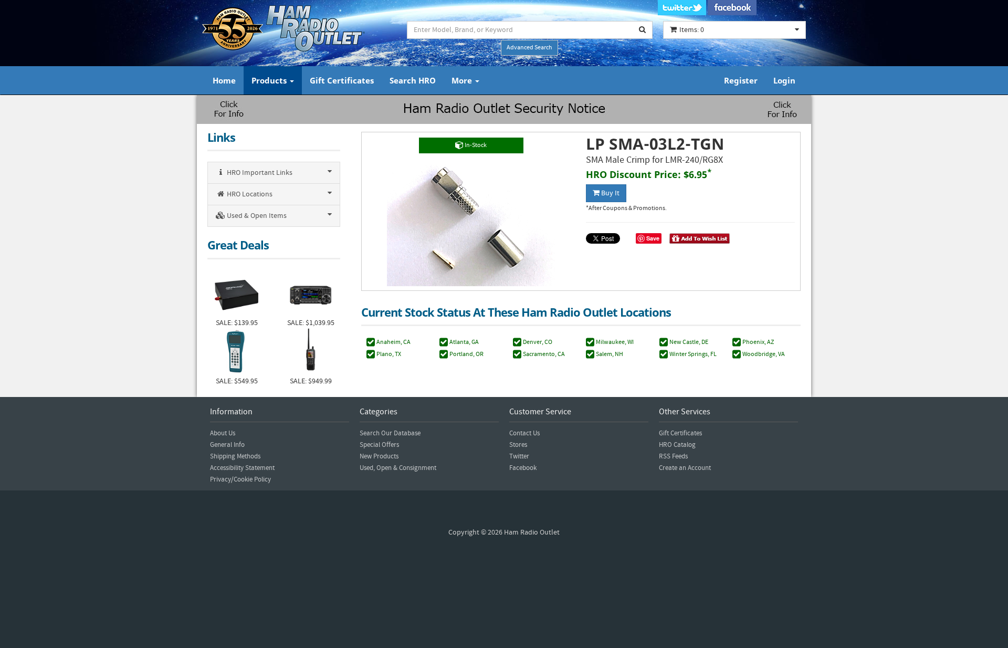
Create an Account (685, 468)
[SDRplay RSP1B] (236, 294)
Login (784, 80)
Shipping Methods (235, 456)
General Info (227, 445)
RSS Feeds (673, 456)
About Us (222, 433)
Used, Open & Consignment (398, 468)
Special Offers (379, 445)
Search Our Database (390, 433)
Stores (518, 445)
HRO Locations (248, 194)
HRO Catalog (677, 445)
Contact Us (524, 433)
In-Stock (475, 145)
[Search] (643, 30)
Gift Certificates (342, 80)
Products (270, 80)
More (463, 80)
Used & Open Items (256, 216)
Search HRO (413, 80)
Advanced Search (529, 47)
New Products (379, 456)
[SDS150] (310, 352)
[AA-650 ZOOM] (236, 352)
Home (224, 80)
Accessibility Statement (242, 468)
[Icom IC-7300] (310, 294)
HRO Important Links (258, 172)
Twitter (519, 456)
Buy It (610, 193)
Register (741, 80)
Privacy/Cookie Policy (240, 479)
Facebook (523, 468)
